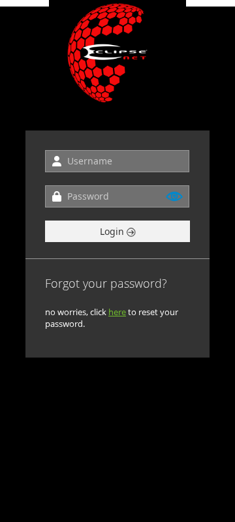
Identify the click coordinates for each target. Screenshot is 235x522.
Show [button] (175, 196)
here (117, 312)
